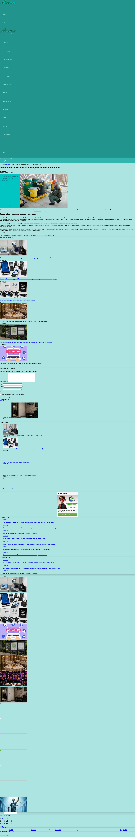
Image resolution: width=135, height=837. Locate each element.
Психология (9, 76)
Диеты (5, 117)
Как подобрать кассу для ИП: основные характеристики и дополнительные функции (28, 279)
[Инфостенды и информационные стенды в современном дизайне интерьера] (13, 339)
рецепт (106, 830)
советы (118, 830)
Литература (9, 142)
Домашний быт (7, 101)
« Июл (1, 826)
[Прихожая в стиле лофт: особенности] (13, 701)
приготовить (84, 829)
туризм (123, 829)
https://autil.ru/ (37, 211)
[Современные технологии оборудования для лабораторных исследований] (13, 255)
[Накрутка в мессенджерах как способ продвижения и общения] (13, 360)
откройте (58, 830)
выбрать (6, 829)
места (40, 829)
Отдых (5, 92)
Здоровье (6, 67)
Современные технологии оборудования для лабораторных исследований (25, 258)
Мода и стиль (7, 84)
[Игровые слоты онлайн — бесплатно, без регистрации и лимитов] (13, 686)
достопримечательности (20, 830)
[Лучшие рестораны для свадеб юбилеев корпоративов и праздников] (13, 318)
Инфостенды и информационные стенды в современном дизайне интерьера (26, 342)
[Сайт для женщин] (8, 5)
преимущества (76, 830)
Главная (8, 51)
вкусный (2, 829)
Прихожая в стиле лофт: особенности (12, 418)
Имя (1, 384)
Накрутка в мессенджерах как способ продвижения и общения (21, 363)
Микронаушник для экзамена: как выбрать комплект (17, 300)
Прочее (5, 126)
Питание (5, 109)
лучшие (33, 830)
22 (9, 822)
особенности (50, 830)
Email (2, 386)
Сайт (1, 389)
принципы (96, 829)
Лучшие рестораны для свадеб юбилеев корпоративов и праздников (23, 321)
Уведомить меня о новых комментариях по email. (14, 392)
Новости (8, 134)
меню (37, 829)
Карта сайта (9, 59)
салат (114, 829)
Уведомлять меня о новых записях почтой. (13, 394)
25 (2, 823)
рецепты (110, 830)
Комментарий (4, 381)
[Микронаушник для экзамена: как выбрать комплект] (13, 297)
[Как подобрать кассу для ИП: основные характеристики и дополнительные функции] (13, 276)
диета (11, 830)
